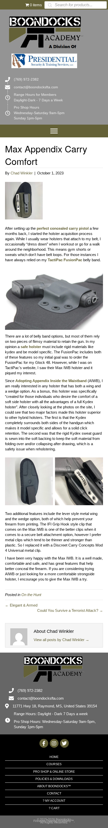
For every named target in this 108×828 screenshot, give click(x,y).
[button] (54, 131)
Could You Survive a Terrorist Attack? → (70, 610)
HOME (54, 757)
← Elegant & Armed (21, 605)
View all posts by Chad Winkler (61, 640)
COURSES (54, 764)
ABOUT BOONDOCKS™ (54, 786)
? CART (54, 808)
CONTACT (54, 793)
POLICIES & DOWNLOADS (54, 779)
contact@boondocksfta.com (36, 87)
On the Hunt (31, 595)
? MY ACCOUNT (54, 800)
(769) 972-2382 (26, 79)
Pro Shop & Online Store (54, 771)
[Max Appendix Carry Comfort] (24, 200)
